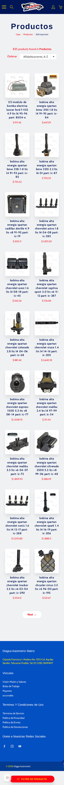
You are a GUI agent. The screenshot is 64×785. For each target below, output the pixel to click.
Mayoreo (7, 690)
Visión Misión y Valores (14, 681)
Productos (28, 34)
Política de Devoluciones (15, 727)
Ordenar (12, 56)
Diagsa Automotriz (22, 766)
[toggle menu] (4, 7)
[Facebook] (4, 746)
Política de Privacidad (13, 717)
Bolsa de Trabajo (11, 686)
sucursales (8, 695)
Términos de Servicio (13, 713)
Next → (32, 614)
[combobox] (38, 57)
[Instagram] (12, 746)
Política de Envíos (11, 722)
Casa (18, 34)
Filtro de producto (34, 779)
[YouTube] (20, 746)
